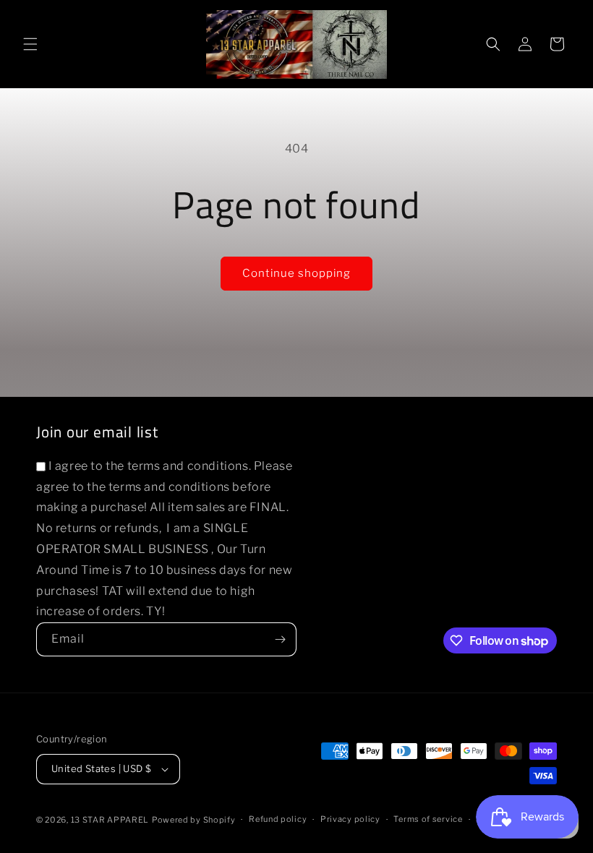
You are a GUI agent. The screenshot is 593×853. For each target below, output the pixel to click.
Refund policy (278, 819)
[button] (30, 44)
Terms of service (427, 819)
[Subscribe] (280, 639)
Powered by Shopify (194, 820)
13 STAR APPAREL (110, 820)
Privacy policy (350, 819)
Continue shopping (296, 273)
